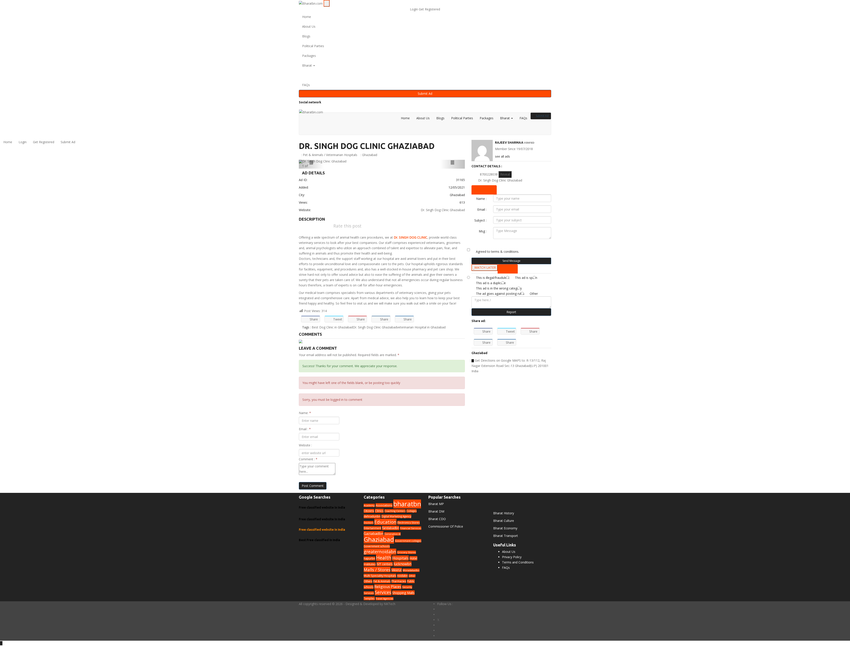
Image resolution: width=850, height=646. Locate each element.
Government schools (377, 546)
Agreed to (497, 251)
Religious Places (387, 586)
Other (534, 293)
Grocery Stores (406, 552)
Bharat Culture (503, 521)
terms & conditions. (505, 251)
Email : (305, 429)
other (412, 575)
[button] (425, 75)
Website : (305, 445)
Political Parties (313, 46)
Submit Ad (425, 93)
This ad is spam (526, 278)
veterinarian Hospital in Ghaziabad (421, 327)
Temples (369, 598)
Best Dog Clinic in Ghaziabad (332, 327)
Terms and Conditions (518, 562)
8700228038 (489, 174)
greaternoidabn (380, 552)
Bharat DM (436, 511)
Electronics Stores (408, 523)
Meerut (396, 570)
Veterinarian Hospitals (341, 155)
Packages (309, 56)
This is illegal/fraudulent (493, 278)
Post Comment (313, 486)
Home (306, 17)
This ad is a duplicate (491, 283)
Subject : (480, 220)
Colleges (411, 511)
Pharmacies (398, 581)
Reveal (505, 174)
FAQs (306, 85)
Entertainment (372, 528)
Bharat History (503, 513)
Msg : (483, 231)
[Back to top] (1, 643)
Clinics (379, 511)
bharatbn (407, 503)
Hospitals (400, 558)
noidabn (402, 576)
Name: (305, 413)
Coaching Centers (395, 511)
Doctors (368, 522)
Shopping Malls (403, 592)
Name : (481, 199)
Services (383, 592)
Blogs (306, 36)
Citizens (369, 511)
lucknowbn (402, 563)
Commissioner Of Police (445, 526)
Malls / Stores (377, 569)
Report (511, 312)
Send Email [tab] (485, 190)
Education (385, 522)
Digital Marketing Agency (396, 516)
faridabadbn (390, 528)
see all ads (502, 156)
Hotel (413, 558)
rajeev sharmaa (509, 142)
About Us (308, 26)
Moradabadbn (411, 570)
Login (414, 9)
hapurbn (369, 558)
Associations (384, 505)
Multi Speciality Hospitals (380, 576)
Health (383, 557)
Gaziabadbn (373, 533)
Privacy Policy (512, 557)
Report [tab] (509, 269)
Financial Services (410, 528)
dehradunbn (372, 516)
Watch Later (485, 267)
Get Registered (429, 9)
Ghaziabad (369, 155)
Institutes (370, 564)
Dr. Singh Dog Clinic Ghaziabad (367, 145)
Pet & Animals (313, 155)
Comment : (308, 459)
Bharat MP (436, 504)
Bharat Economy (505, 528)
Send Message (511, 261)
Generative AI (392, 534)
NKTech (389, 604)
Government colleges (408, 540)
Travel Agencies (384, 598)
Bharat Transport (505, 536)
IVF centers (385, 564)
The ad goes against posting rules (500, 293)
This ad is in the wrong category (499, 288)
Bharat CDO (437, 519)
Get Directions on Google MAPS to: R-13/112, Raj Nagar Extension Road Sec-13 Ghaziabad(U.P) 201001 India (510, 365)
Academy (369, 505)
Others (368, 581)
